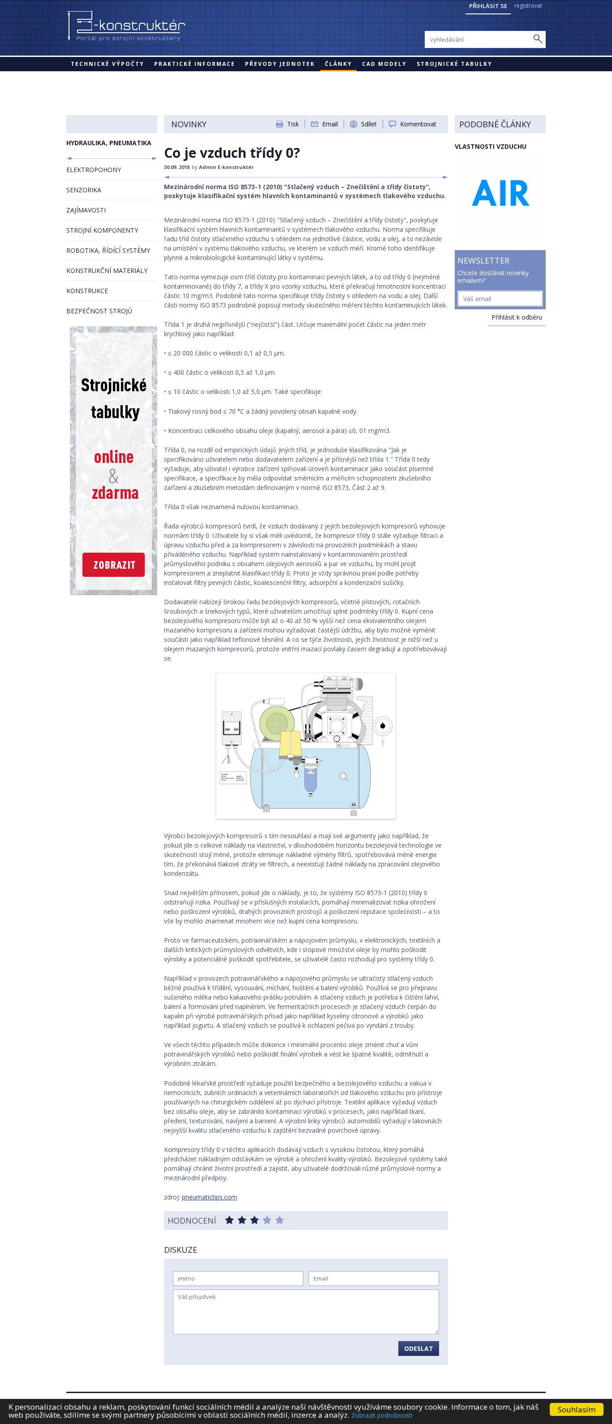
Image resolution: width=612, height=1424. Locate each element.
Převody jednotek (280, 64)
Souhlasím (576, 1409)
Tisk (293, 124)
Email (330, 124)
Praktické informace (194, 64)
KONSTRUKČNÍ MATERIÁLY (106, 270)
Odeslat (418, 1348)
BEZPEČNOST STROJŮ (99, 311)
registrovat (528, 5)
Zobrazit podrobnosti (382, 1415)
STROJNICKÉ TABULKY (454, 64)
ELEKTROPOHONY (93, 169)
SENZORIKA (83, 190)
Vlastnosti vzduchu (490, 146)
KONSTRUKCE (87, 290)
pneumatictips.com (209, 1197)
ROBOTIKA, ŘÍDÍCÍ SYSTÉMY (108, 250)
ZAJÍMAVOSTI (86, 210)
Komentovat (418, 124)
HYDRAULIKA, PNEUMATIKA (108, 143)
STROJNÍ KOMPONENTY (102, 230)
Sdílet (369, 124)
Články (338, 64)
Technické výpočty (107, 64)
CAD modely (384, 64)
